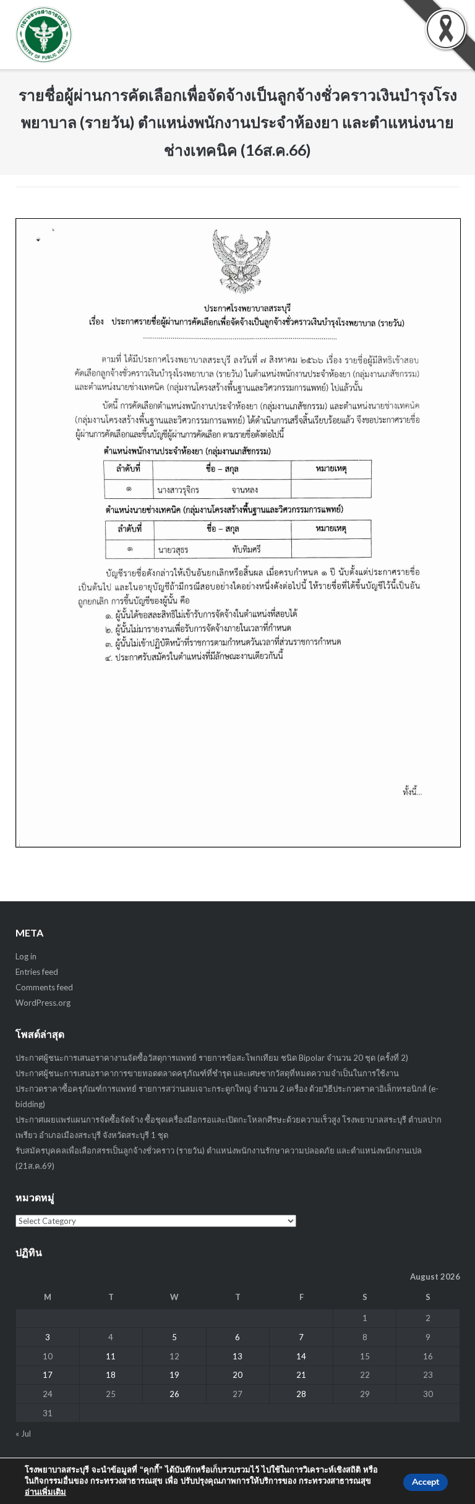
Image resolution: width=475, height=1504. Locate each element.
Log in (25, 956)
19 (174, 1375)
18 (111, 1375)
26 (174, 1394)
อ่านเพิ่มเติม (45, 1492)
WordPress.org (43, 1003)
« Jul (23, 1433)
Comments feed (44, 987)
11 (111, 1356)
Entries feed (36, 972)
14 (301, 1356)
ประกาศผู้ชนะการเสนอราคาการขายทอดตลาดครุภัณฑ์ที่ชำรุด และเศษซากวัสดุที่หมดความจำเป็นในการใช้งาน (207, 1073)
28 (301, 1394)
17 (48, 1375)
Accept (425, 1482)
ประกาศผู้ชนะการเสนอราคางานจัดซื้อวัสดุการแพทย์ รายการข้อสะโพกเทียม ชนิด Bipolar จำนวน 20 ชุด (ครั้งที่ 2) (211, 1058)
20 (237, 1375)
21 (301, 1375)
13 (237, 1356)
